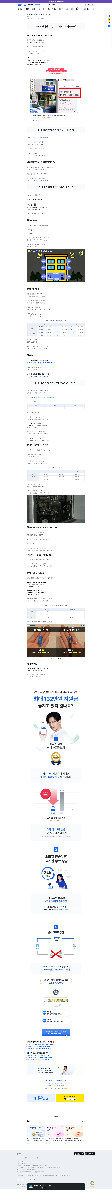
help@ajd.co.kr (40, 1171)
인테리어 (60, 9)
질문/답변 (30, 5)
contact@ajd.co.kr (26, 1171)
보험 (72, 9)
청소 (48, 9)
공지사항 (25, 1158)
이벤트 (48, 5)
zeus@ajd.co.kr (31, 1169)
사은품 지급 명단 (37, 1158)
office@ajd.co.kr (41, 1173)
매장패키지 (79, 9)
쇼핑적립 (86, 9)
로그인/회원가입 (91, 4)
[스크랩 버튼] (42, 1126)
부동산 (54, 9)
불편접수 (54, 5)
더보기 (82, 1121)
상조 (67, 9)
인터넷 (20, 9)
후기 (43, 5)
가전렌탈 (26, 9)
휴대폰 (33, 9)
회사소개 (19, 1158)
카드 (39, 9)
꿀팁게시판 (37, 5)
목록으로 (56, 1116)
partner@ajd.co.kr (26, 1173)
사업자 (77, 7)
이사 (44, 9)
